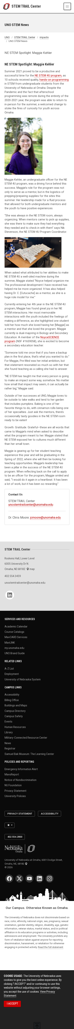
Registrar (10, 748)
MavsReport (12, 774)
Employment (12, 673)
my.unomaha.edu (14, 647)
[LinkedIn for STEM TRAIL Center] (9, 595)
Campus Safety (14, 716)
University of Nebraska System (23, 679)
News (8, 742)
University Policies (15, 796)
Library (9, 732)
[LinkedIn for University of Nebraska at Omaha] (39, 879)
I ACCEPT (12, 1003)
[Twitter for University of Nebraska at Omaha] (19, 879)
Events (8, 721)
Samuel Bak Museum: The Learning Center (29, 753)
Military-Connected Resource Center (26, 737)
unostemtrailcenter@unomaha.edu (30, 504)
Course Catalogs (14, 631)
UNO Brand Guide (15, 653)
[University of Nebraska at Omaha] (7, 6)
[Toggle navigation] (67, 6)
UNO (7, 37)
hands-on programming (54, 79)
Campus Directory (15, 710)
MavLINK (10, 642)
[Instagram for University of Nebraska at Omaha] (50, 879)
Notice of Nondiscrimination (20, 779)
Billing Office (12, 699)
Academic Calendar (16, 626)
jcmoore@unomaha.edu (45, 517)
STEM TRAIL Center (26, 6)
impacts (44, 37)
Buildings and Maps (16, 705)
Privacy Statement (15, 790)
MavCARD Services (16, 637)
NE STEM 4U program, (48, 75)
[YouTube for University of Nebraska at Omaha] (29, 879)
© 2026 (9, 867)
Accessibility (12, 694)
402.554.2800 (14, 836)
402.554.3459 (13, 576)
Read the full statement (50, 947)
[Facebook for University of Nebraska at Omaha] (9, 879)
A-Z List (9, 668)
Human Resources (15, 726)
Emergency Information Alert (21, 769)
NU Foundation (13, 785)
